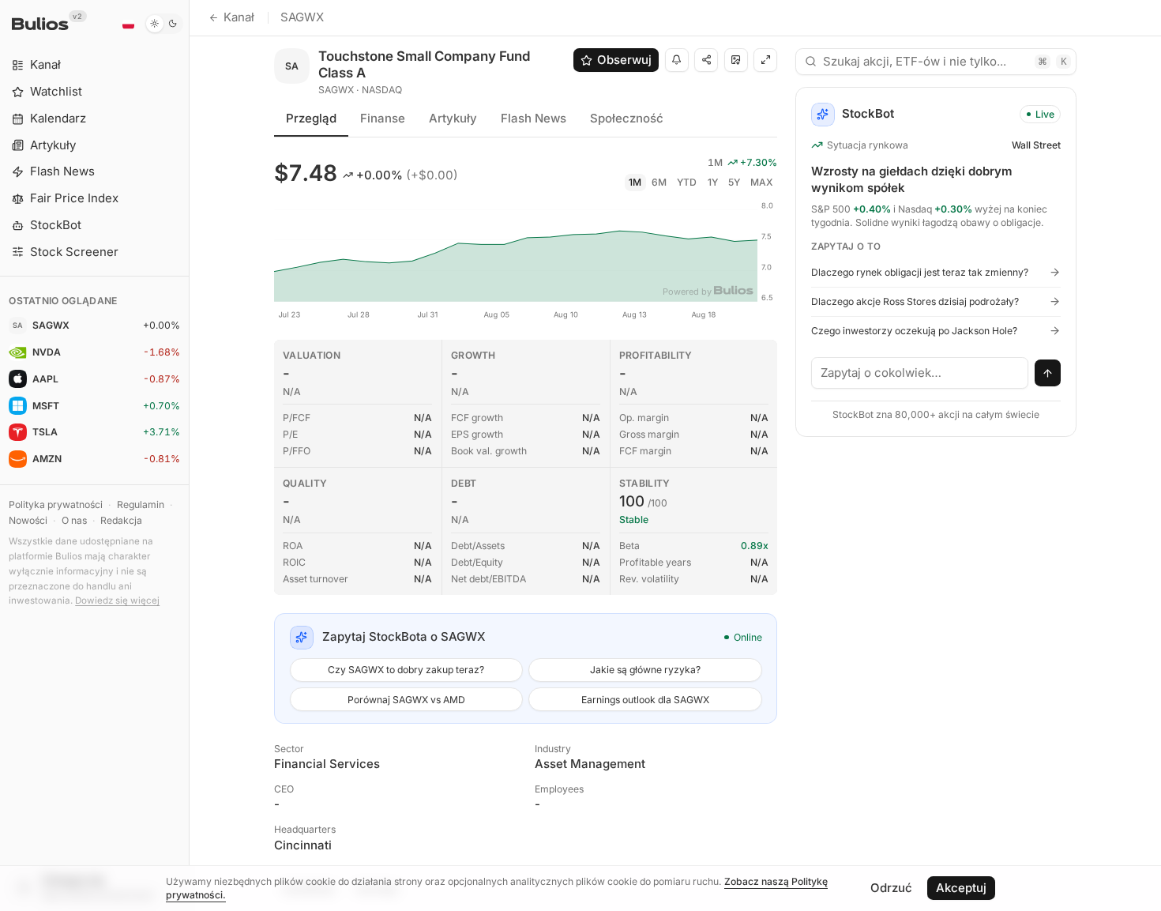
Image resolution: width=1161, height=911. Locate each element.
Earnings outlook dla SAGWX (645, 700)
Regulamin (140, 504)
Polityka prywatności (56, 504)
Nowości (28, 520)
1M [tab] (635, 182)
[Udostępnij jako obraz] (736, 60)
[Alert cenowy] (677, 60)
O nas (74, 520)
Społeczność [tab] (626, 118)
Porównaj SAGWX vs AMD (406, 700)
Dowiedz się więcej (117, 600)
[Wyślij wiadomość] (1048, 373)
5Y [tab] (734, 182)
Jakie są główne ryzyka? (645, 670)
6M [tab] (659, 182)
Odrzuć (891, 887)
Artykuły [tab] (453, 118)
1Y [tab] (713, 182)
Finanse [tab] (382, 118)
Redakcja (121, 520)
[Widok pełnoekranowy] (765, 60)
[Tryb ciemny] (164, 23)
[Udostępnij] (706, 60)
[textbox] (920, 373)
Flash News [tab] (533, 118)
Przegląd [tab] (311, 118)
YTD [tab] (687, 182)
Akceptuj (961, 887)
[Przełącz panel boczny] (189, 455)
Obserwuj (624, 59)
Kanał (239, 16)
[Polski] (128, 23)
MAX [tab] (761, 182)
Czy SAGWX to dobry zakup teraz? (406, 670)
